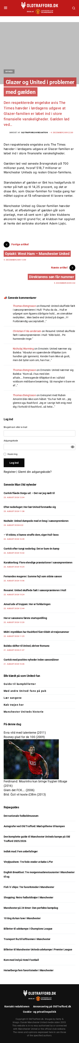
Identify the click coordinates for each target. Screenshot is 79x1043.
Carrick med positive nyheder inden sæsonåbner (31, 659)
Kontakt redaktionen (16, 1006)
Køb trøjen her (14, 704)
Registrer (10, 472)
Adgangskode (11, 440)
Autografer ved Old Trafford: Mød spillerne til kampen (34, 826)
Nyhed (9, 71)
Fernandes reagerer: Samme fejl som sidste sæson (33, 576)
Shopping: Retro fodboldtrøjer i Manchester (28, 897)
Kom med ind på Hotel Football (21, 959)
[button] (6, 8)
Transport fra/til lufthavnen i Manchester (27, 939)
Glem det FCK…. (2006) (19, 790)
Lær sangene (13, 697)
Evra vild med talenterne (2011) (25, 732)
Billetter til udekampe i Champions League (28, 928)
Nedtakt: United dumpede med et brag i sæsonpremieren (36, 520)
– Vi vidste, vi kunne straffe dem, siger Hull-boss (31, 534)
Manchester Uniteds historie (24, 711)
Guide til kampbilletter (20, 683)
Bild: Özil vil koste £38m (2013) (25, 794)
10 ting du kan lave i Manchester (22, 918)
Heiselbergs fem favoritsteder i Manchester (28, 970)
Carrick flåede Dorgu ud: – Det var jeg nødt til (29, 493)
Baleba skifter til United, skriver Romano (26, 645)
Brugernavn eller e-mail (15, 427)
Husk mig (12, 454)
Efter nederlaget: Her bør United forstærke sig (30, 507)
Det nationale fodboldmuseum (21, 815)
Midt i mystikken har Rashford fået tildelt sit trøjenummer (36, 631)
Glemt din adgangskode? (35, 472)
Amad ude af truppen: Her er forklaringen (27, 604)
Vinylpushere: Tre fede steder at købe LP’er (28, 861)
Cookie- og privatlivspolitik (39, 1011)
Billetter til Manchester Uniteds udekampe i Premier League (38, 949)
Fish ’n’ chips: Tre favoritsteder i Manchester (29, 887)
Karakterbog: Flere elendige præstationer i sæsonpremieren (38, 562)
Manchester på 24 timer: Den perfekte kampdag (31, 907)
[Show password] (73, 447)
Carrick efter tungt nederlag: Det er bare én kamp (31, 548)
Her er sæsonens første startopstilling (25, 618)
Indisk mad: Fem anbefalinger (21, 851)
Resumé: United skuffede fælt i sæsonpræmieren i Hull (35, 590)
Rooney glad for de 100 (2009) (24, 737)
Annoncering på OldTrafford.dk (52, 1006)
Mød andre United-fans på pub (25, 690)
